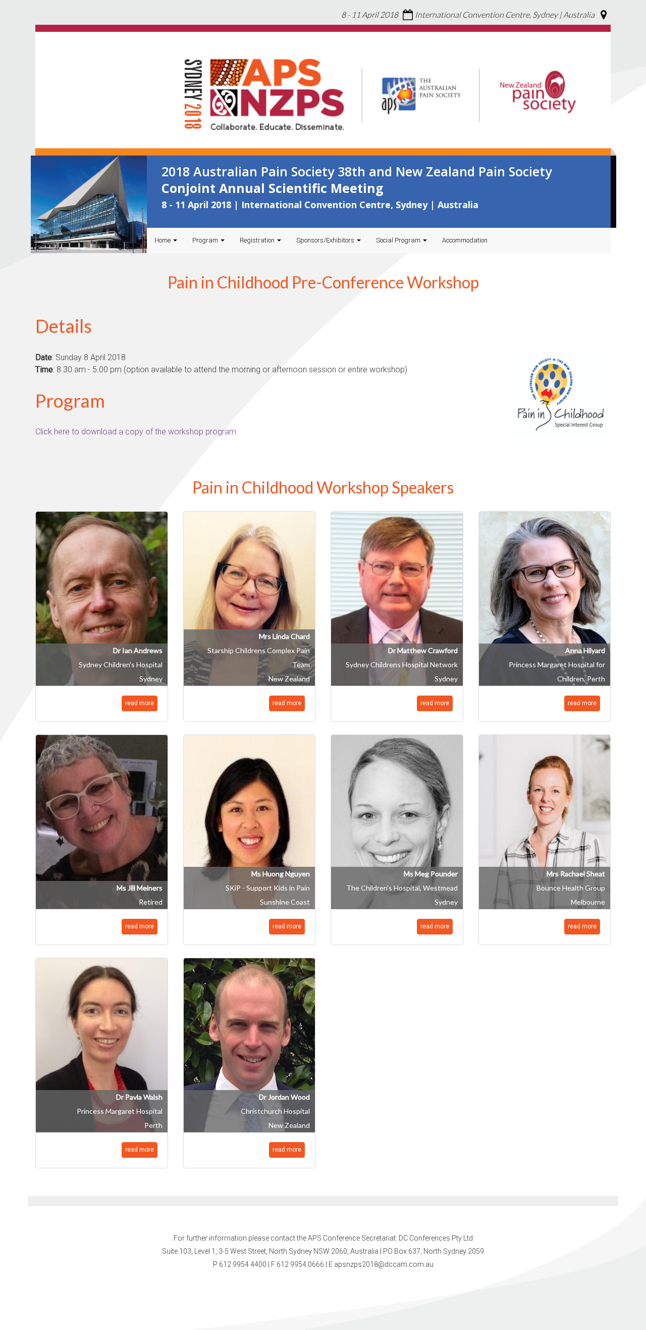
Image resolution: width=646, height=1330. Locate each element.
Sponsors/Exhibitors (326, 240)
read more (139, 703)
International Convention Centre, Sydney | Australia (505, 14)
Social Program (399, 240)
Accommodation (465, 240)
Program (206, 240)
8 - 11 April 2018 (369, 14)
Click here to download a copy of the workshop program (135, 431)
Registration (258, 240)
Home (163, 240)
